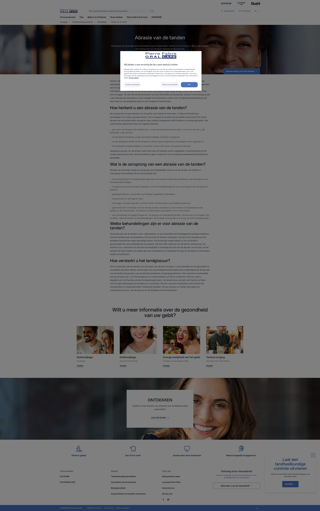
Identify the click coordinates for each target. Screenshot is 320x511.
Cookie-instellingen (132, 84)
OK (189, 84)
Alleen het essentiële (170, 84)
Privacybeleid (133, 78)
